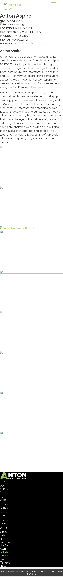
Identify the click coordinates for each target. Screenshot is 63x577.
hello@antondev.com (5, 555)
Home (3, 481)
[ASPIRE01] (31, 330)
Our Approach (4, 489)
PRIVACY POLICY (39, 572)
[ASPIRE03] (31, 370)
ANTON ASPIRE (23, 43)
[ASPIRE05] (31, 165)
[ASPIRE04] (18, 228)
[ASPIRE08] (31, 411)
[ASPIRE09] (31, 451)
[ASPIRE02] (31, 205)
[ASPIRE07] (31, 290)
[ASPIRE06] (31, 250)
